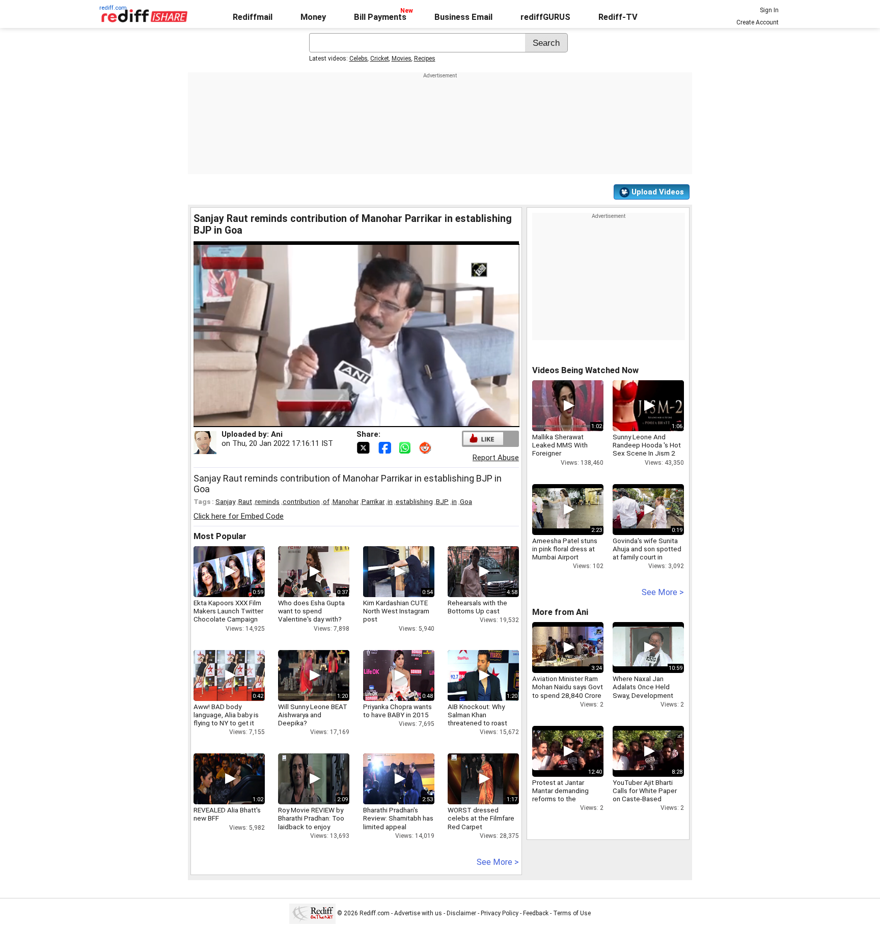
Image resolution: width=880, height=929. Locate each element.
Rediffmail (252, 17)
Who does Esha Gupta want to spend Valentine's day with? (311, 611)
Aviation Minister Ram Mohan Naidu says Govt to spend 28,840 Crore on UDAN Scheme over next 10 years (567, 695)
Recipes (424, 58)
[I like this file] (483, 438)
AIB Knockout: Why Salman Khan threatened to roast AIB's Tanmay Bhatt (477, 719)
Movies (401, 58)
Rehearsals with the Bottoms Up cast (477, 607)
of (326, 501)
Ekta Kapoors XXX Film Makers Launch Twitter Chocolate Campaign (228, 611)
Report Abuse (496, 457)
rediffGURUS (545, 17)
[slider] (345, 419)
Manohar (346, 501)
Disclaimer (461, 913)
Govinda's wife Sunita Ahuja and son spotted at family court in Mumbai (647, 553)
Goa (466, 501)
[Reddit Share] (426, 447)
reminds (267, 501)
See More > (498, 862)
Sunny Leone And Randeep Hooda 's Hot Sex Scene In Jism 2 (647, 445)
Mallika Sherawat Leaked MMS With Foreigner (560, 445)
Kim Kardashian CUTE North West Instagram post (396, 611)
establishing (414, 501)
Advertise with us (418, 913)
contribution (301, 501)
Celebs (358, 58)
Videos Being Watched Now (585, 370)
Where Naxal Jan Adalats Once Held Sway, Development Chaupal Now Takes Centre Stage (643, 695)
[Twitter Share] (364, 447)
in (390, 501)
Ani (277, 434)
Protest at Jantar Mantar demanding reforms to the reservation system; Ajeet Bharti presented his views (566, 803)
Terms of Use (572, 913)
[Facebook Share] (385, 447)
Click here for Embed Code (239, 516)
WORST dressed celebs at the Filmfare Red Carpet (481, 818)
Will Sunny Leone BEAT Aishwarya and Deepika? (312, 714)
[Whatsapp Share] (407, 447)
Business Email (463, 17)
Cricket (379, 58)
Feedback (535, 913)
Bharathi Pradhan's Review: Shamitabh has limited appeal (398, 818)
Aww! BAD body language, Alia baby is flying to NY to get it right (226, 719)
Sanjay (225, 501)
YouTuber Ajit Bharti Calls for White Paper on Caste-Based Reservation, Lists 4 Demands (645, 799)
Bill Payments (380, 17)
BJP (442, 501)
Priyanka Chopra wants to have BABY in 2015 (397, 710)
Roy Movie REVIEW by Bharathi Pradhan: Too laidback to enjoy (311, 818)
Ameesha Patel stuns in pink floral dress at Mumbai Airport (564, 549)
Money (313, 17)
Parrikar (373, 501)
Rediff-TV (618, 17)
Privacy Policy (499, 913)
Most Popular (220, 536)
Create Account (757, 22)
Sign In (769, 10)
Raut (245, 501)
